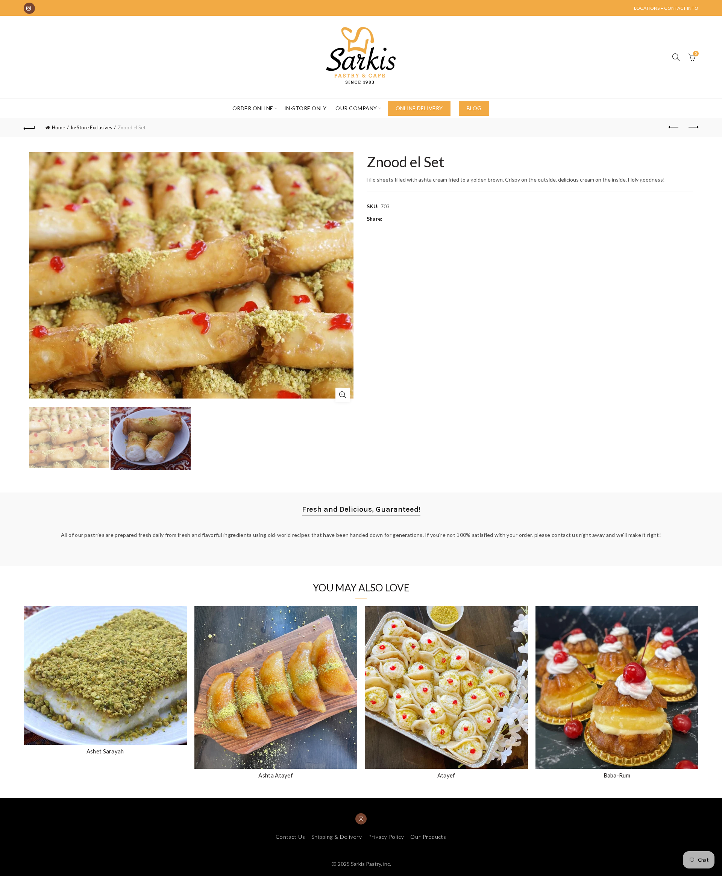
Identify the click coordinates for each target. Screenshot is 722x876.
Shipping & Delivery (336, 837)
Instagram (29, 8)
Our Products (428, 837)
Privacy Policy (386, 837)
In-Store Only (305, 108)
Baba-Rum (617, 775)
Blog (474, 108)
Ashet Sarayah (105, 751)
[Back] (29, 127)
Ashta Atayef (275, 775)
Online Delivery (419, 108)
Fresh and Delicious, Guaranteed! (361, 509)
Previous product (673, 127)
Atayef (446, 775)
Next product (692, 127)
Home (58, 127)
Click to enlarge (342, 395)
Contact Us (290, 837)
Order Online (252, 108)
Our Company (356, 108)
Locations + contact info (666, 8)
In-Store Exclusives (91, 127)
